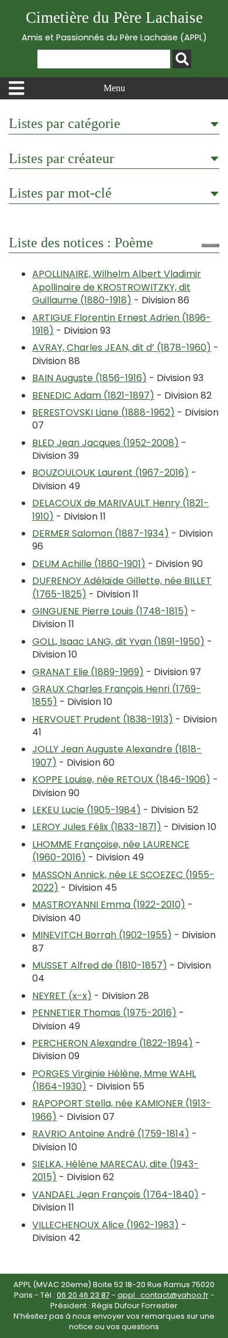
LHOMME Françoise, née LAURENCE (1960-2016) (110, 851)
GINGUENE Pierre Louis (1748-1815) (110, 611)
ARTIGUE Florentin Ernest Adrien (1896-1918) (121, 324)
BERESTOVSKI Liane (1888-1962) (103, 412)
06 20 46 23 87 (83, 1295)
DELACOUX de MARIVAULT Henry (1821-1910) (120, 509)
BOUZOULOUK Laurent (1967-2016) (110, 472)
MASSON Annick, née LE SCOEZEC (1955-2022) (123, 881)
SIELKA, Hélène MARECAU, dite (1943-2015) (115, 1170)
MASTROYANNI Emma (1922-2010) (108, 904)
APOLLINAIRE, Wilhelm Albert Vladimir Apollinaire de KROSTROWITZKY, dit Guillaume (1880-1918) (116, 287)
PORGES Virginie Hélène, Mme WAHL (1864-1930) (114, 1080)
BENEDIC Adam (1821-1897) (93, 395)
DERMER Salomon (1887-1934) (100, 533)
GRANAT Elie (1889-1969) (88, 672)
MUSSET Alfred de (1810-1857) (99, 965)
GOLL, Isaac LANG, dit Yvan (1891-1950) (118, 641)
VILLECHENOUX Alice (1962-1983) (105, 1225)
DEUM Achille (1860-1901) (89, 564)
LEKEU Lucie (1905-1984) (86, 810)
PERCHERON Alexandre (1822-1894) (112, 1043)
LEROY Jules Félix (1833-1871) (96, 827)
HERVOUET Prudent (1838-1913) (102, 719)
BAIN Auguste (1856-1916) (89, 378)
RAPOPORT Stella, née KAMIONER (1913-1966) (121, 1110)
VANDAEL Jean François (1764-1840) (115, 1194)
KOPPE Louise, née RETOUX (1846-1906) (121, 779)
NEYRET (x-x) (62, 995)
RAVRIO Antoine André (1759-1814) (110, 1133)
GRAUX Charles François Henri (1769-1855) (116, 695)
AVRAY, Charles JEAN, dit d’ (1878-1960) (121, 347)
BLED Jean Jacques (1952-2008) (105, 443)
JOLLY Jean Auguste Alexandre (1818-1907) (117, 755)
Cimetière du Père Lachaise (114, 26)
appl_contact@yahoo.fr (163, 1295)
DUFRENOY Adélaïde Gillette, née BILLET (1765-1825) (122, 587)
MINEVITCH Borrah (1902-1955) (102, 935)
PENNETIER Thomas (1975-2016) (104, 1012)
